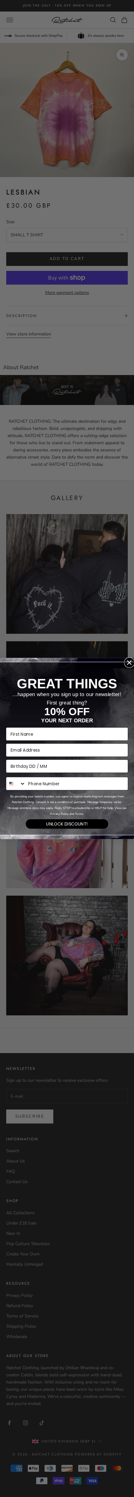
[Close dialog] (129, 662)
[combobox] (16, 783)
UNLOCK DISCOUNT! (67, 824)
